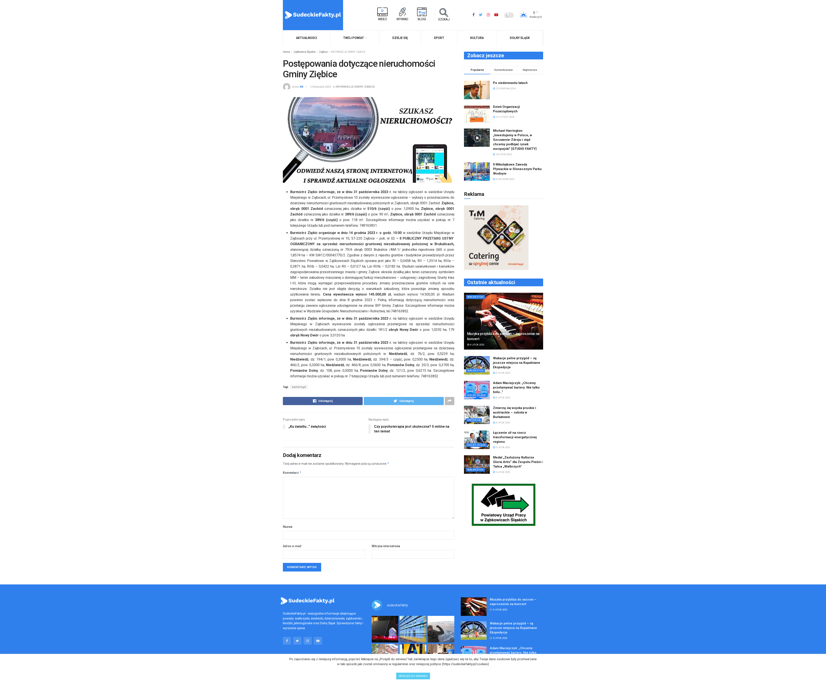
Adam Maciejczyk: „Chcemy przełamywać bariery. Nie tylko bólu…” (516, 387)
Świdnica (474, 420)
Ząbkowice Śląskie (304, 51)
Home (286, 51)
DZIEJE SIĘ (400, 38)
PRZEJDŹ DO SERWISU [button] (413, 676)
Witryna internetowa (386, 546)
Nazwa (287, 526)
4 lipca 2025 (476, 344)
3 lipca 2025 (502, 447)
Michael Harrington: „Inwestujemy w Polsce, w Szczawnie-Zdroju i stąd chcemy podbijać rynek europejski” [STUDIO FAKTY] (514, 140)
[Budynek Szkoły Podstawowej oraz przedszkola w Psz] (413, 629)
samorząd (299, 387)
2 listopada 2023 (320, 86)
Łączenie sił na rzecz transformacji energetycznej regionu (515, 437)
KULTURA (477, 38)
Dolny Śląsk (520, 38)
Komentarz (292, 473)
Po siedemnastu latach (510, 83)
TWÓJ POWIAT (353, 38)
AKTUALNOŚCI (306, 38)
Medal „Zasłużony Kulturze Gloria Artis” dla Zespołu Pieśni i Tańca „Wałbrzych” (517, 461)
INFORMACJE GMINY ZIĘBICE (348, 51)
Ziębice (323, 51)
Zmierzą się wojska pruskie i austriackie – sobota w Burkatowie (514, 412)
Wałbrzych (475, 297)
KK (301, 86)
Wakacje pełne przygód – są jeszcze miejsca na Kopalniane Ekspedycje (516, 362)
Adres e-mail (292, 546)
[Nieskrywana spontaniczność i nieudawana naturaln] (385, 629)
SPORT (439, 38)
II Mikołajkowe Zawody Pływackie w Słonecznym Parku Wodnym (517, 169)
